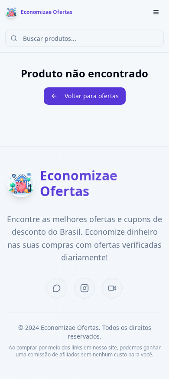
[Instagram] (84, 288)
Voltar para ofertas (92, 96)
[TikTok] (112, 288)
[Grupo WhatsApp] (56, 288)
